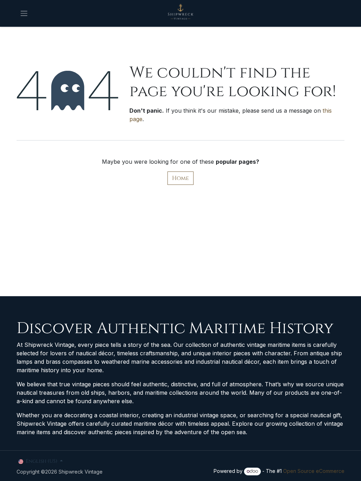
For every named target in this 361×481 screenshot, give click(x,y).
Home (180, 178)
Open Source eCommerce (313, 471)
